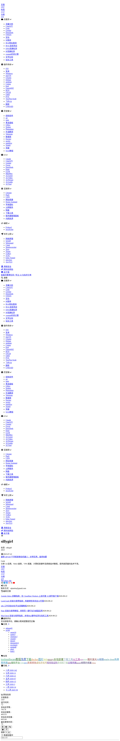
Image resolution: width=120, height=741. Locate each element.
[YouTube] (14, 583)
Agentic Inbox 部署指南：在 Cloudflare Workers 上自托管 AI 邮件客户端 (30, 596)
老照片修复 (86, 663)
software (11, 659)
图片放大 (92, 659)
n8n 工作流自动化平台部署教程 (14, 606)
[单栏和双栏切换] (10, 727)
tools (3, 659)
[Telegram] (4, 583)
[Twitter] (11, 583)
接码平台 (15, 662)
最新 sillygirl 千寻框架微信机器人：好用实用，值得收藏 (24, 557)
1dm (22, 662)
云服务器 (72, 663)
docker (34, 659)
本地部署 (59, 659)
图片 (40, 659)
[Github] (2, 583)
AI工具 (76, 659)
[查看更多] (8, 624)
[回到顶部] (7, 729)
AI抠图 (100, 659)
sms (9, 662)
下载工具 (68, 659)
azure (78, 663)
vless (94, 663)
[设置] (3, 729)
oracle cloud (109, 659)
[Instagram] (9, 583)
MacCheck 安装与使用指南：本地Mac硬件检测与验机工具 (24, 616)
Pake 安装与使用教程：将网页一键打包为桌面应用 (22, 611)
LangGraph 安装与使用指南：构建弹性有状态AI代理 (22, 601)
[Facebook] (7, 583)
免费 (23, 659)
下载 (28, 659)
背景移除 (31, 662)
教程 (18, 659)
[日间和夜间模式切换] (6, 727)
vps (81, 659)
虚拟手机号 (41, 663)
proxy (51, 659)
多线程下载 (62, 663)
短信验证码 (52, 663)
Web (45, 659)
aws (25, 662)
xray (85, 659)
